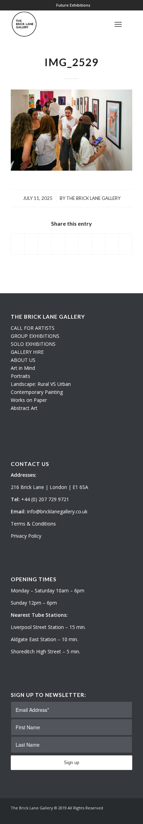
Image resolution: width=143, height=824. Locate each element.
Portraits (20, 376)
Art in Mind (23, 368)
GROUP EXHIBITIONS (35, 336)
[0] (130, 24)
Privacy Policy (26, 536)
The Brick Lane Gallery (93, 198)
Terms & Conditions (33, 523)
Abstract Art (24, 408)
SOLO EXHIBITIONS (33, 344)
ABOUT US (23, 360)
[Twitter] (106, 815)
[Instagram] (116, 815)
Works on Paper (29, 400)
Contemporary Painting (37, 392)
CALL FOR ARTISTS (32, 328)
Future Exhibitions (73, 5)
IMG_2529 (71, 62)
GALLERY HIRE (27, 352)
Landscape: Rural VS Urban (41, 384)
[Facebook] (127, 815)
